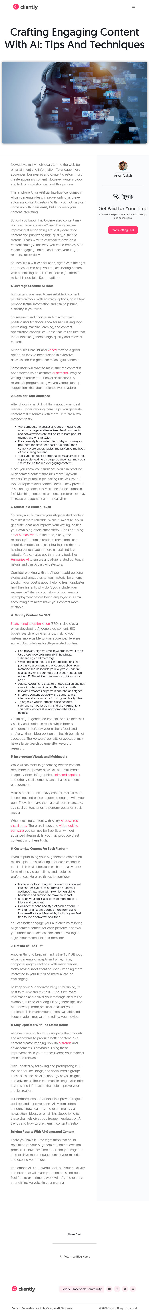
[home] (25, 6)
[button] (133, 6)
